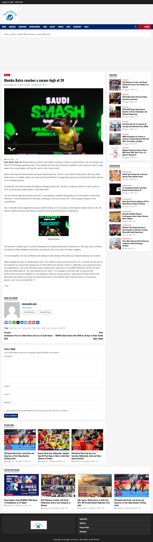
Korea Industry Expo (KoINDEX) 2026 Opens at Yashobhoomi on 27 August (20, 501)
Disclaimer (83, 531)
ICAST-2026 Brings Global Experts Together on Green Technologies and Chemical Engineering (115, 112)
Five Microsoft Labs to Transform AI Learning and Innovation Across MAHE (115, 125)
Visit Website (29, 312)
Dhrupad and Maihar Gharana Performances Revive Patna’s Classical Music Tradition (115, 216)
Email (7, 394)
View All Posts (45, 312)
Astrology (77, 26)
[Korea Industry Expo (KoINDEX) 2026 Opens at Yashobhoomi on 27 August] (21, 485)
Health (52, 26)
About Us (83, 523)
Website (7, 402)
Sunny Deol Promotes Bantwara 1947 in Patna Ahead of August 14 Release (115, 203)
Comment (8, 356)
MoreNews (84, 539)
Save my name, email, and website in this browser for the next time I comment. (37, 410)
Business (12, 26)
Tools (86, 26)
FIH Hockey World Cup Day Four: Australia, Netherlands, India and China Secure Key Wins (86, 456)
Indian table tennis (15, 328)
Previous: (28, 335)
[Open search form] (135, 27)
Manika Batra (27, 328)
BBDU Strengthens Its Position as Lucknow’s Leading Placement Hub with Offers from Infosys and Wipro (115, 139)
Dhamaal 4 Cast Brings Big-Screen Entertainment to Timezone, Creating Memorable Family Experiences (115, 230)
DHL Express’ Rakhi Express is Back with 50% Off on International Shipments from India (94, 503)
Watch (147, 26)
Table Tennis (36, 328)
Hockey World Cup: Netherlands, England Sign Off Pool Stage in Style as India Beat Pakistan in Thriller (53, 456)
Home (4, 26)
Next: (79, 335)
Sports (60, 26)
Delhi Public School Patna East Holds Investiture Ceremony (115, 98)
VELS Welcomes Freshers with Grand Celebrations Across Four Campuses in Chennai (115, 85)
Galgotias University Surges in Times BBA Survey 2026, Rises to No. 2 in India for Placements (115, 152)
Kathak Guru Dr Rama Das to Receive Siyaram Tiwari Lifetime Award (115, 175)
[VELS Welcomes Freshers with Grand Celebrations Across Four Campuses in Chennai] (58, 485)
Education (22, 26)
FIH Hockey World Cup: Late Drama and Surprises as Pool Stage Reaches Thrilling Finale (19, 456)
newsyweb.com (11, 85)
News (68, 26)
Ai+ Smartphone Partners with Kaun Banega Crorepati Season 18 (115, 189)
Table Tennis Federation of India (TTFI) (53, 328)
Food (45, 26)
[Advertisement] (76, 54)
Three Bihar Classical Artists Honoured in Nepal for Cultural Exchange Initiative (115, 243)
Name (7, 386)
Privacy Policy (84, 527)
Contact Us (83, 519)
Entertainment (34, 26)
